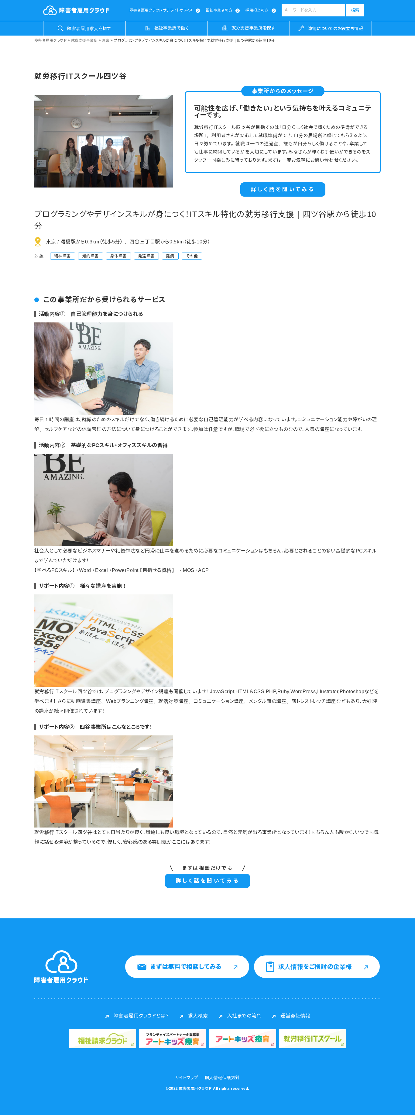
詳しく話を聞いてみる (283, 189)
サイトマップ (186, 1077)
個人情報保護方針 (222, 1077)
